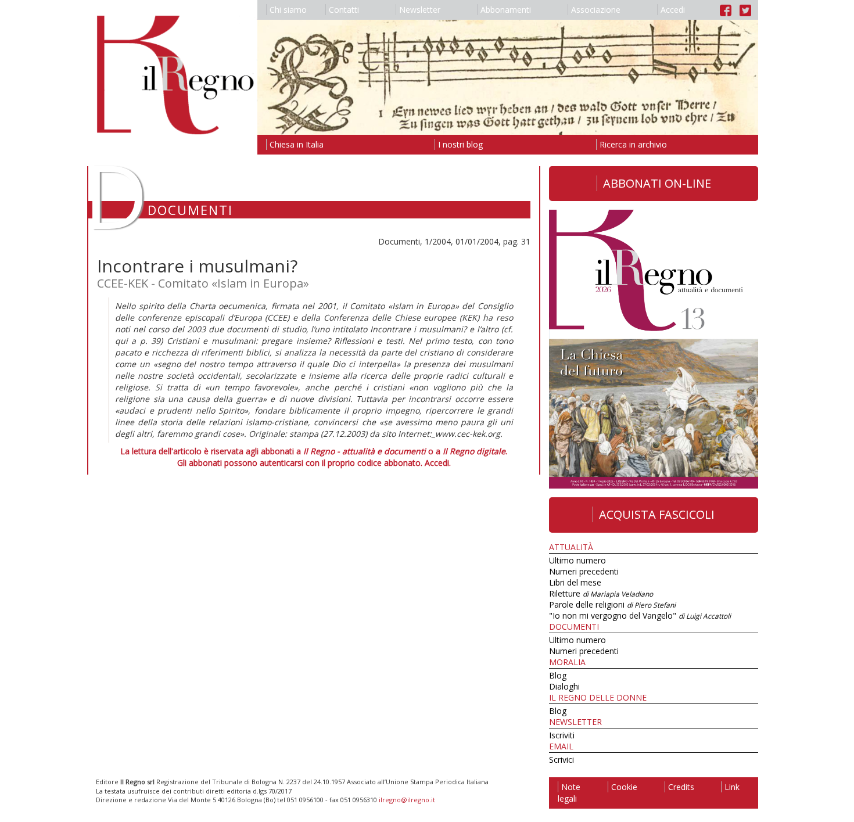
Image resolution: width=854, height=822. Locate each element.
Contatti (344, 9)
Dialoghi (564, 686)
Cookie (624, 786)
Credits (681, 786)
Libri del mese (575, 582)
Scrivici (561, 759)
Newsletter (419, 9)
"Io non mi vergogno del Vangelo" (640, 615)
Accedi (673, 9)
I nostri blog (460, 144)
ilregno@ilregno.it (407, 799)
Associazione (595, 9)
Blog (557, 675)
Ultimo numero (577, 560)
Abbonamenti (505, 9)
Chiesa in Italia (297, 144)
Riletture (601, 593)
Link (732, 786)
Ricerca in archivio (633, 144)
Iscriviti (562, 735)
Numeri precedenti (584, 571)
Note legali (569, 792)
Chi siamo (288, 9)
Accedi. (438, 462)
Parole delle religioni (612, 604)
